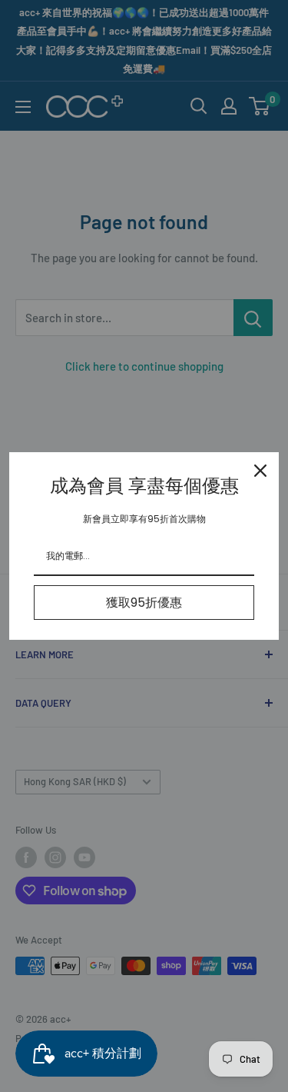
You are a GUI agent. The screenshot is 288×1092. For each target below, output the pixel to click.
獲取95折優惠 (144, 602)
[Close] (260, 470)
